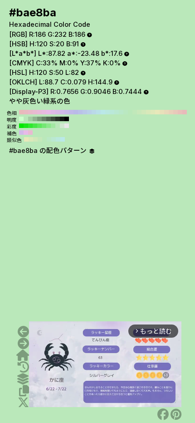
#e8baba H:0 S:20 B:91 (184, 112)
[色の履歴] (23, 367)
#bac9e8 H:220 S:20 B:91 (85, 112)
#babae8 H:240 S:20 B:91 (75, 112)
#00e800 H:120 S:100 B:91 (21, 125)
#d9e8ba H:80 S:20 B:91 (148, 112)
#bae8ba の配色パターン (48, 151)
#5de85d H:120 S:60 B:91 (39, 125)
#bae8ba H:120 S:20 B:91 (130, 112)
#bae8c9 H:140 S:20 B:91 (121, 112)
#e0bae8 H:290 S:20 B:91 (53, 112)
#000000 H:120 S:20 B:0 (66, 119)
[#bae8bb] (23, 343)
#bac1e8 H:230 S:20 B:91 (80, 112)
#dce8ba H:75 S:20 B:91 (31, 139)
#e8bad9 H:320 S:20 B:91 (39, 112)
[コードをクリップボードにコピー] (24, 391)
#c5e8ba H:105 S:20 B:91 (40, 139)
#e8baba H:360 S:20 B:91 (21, 112)
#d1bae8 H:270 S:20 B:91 (62, 112)
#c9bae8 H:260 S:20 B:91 (66, 112)
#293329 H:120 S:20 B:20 (57, 119)
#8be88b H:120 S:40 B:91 (48, 125)
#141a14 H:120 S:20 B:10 (62, 119)
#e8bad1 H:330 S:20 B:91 (35, 112)
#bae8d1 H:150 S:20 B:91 (116, 112)
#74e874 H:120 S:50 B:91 (44, 125)
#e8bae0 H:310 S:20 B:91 (44, 112)
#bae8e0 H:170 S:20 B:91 (107, 112)
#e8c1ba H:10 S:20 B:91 (180, 112)
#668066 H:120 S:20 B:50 (44, 119)
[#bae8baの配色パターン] (22, 379)
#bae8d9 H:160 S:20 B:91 (112, 112)
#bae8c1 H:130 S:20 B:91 (125, 112)
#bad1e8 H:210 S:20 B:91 (89, 112)
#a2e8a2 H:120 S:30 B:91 (53, 125)
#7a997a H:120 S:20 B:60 (39, 119)
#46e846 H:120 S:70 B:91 (35, 125)
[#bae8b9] (23, 332)
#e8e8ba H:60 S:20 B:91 (157, 112)
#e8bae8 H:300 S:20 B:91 (48, 112)
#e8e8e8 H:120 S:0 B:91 (66, 125)
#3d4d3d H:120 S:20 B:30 (53, 119)
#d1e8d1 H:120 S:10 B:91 (62, 125)
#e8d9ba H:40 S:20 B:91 (166, 112)
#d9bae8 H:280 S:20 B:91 (57, 112)
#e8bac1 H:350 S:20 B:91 (26, 112)
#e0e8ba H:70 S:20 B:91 (153, 112)
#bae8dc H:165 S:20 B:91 (58, 139)
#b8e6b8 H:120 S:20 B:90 (26, 119)
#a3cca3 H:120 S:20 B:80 (30, 119)
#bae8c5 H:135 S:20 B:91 (49, 139)
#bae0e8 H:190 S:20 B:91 (98, 112)
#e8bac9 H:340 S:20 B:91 (30, 112)
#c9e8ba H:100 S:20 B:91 (139, 112)
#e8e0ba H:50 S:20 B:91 (162, 112)
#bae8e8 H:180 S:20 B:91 (103, 112)
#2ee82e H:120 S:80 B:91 (30, 125)
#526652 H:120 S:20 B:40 (48, 119)
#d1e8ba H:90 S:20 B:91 (143, 112)
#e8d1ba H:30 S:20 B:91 (171, 112)
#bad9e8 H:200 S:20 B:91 (94, 112)
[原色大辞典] (22, 355)
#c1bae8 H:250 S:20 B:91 (71, 112)
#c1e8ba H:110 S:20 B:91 (134, 112)
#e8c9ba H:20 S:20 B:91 (175, 112)
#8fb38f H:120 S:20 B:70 (35, 119)
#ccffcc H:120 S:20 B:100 (21, 119)
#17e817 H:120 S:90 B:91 (26, 125)
